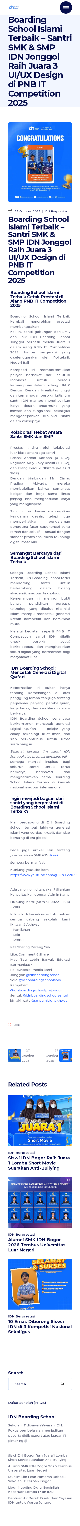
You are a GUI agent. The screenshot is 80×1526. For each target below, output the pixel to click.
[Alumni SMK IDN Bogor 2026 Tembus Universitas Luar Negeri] (40, 1202)
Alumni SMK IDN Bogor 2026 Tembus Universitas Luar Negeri (36, 1245)
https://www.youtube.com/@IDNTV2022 (43, 875)
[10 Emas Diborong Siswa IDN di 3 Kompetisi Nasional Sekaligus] (40, 1284)
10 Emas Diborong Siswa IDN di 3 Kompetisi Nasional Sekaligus (40, 1326)
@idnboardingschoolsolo (40, 980)
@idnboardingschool (43, 975)
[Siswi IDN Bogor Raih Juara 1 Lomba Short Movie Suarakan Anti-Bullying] (40, 1120)
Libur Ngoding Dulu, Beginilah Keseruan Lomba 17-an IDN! (33, 1489)
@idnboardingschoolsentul (45, 995)
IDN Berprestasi (56, 211)
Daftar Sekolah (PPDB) (27, 1403)
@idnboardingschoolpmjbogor (36, 990)
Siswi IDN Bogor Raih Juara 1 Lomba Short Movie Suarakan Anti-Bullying (39, 1163)
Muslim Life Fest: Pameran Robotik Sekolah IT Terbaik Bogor (37, 1479)
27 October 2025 (27, 211)
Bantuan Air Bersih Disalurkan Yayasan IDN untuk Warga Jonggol (40, 1500)
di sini (53, 855)
